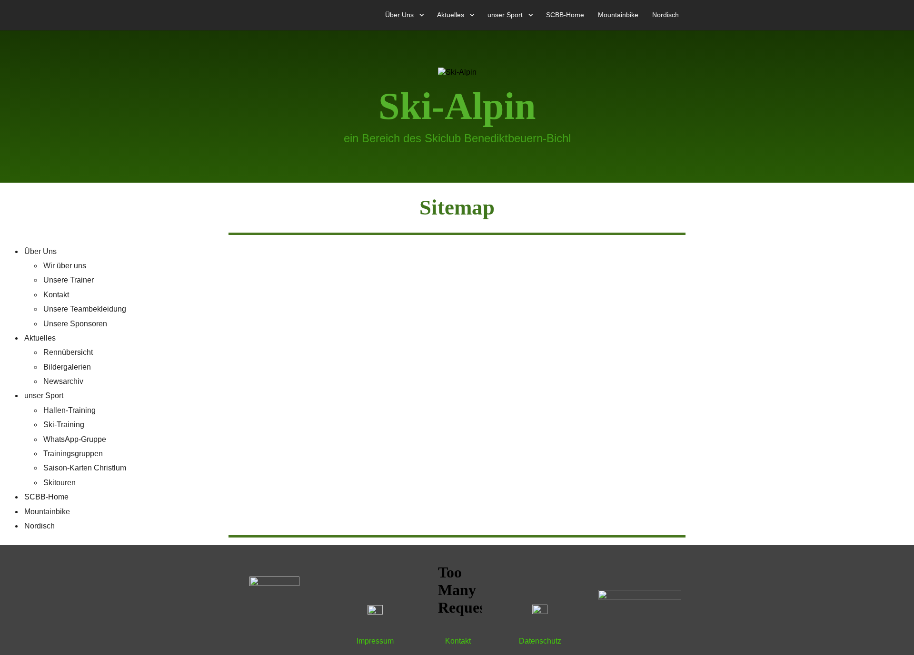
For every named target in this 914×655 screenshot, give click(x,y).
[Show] (421, 16)
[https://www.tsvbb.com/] (639, 600)
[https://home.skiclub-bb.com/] (274, 600)
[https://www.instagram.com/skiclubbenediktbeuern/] (539, 612)
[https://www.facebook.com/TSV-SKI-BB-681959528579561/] (375, 612)
